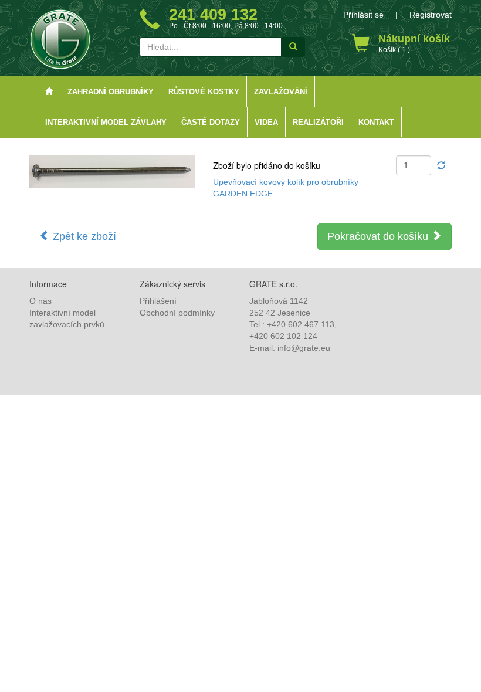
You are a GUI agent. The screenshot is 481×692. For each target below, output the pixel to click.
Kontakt (376, 122)
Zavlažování (280, 92)
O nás (40, 301)
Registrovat (430, 14)
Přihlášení (158, 301)
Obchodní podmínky (177, 312)
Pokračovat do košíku (379, 236)
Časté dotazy (210, 122)
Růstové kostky (203, 92)
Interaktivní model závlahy (106, 122)
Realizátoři (318, 122)
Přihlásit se (363, 14)
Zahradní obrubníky (110, 92)
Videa (266, 122)
